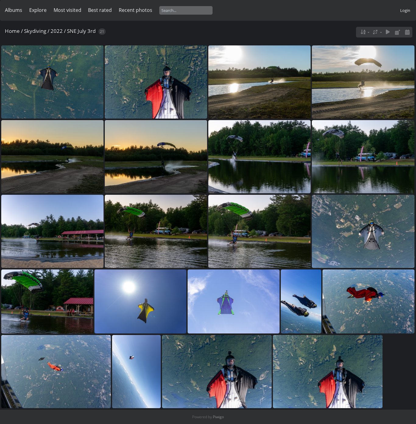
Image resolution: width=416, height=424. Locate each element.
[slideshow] (388, 32)
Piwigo (218, 416)
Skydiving (35, 30)
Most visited (67, 10)
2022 (57, 30)
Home (12, 30)
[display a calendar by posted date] (397, 32)
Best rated (100, 10)
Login (405, 10)
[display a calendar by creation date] (407, 32)
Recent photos (135, 10)
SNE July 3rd (81, 30)
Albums (13, 10)
